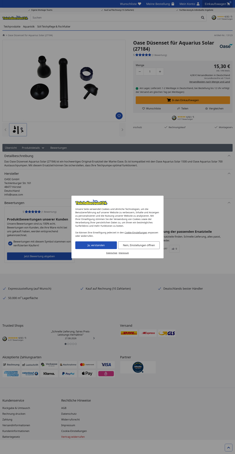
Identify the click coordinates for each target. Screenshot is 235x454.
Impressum (124, 253)
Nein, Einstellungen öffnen (139, 245)
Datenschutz (111, 253)
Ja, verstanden (96, 245)
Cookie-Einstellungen (136, 232)
